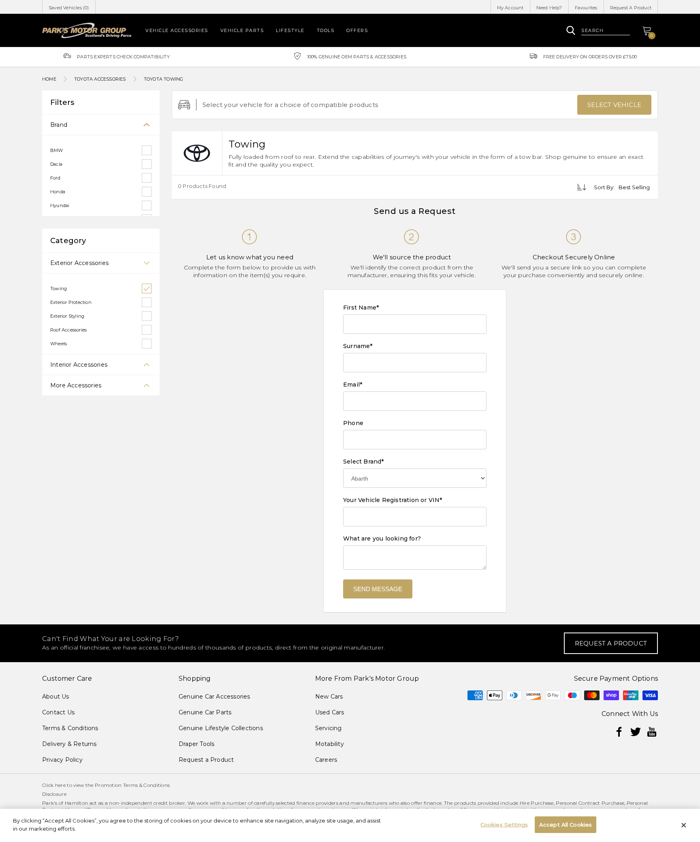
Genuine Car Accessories (214, 696)
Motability (329, 744)
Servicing (328, 728)
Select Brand (363, 461)
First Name (361, 307)
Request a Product (206, 759)
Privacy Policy (62, 759)
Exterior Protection (71, 302)
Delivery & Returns (69, 744)
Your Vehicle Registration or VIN (392, 500)
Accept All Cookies (565, 824)
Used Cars (329, 712)
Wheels (58, 343)
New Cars (329, 696)
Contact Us (58, 712)
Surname (358, 346)
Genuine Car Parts (205, 712)
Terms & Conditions (70, 728)
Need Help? (549, 8)
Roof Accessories (68, 330)
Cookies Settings (504, 824)
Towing (58, 288)
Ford (55, 178)
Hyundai (59, 205)
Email (352, 384)
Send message (377, 589)
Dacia (56, 164)
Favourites (586, 8)
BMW (56, 150)
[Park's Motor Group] (86, 30)
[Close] (683, 825)
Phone (353, 423)
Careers (326, 759)
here (60, 785)
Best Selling (634, 187)
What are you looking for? (382, 538)
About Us (55, 696)
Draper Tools (196, 744)
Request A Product (630, 8)
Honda (57, 191)
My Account (510, 8)
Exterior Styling (67, 316)
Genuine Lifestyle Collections (221, 728)
